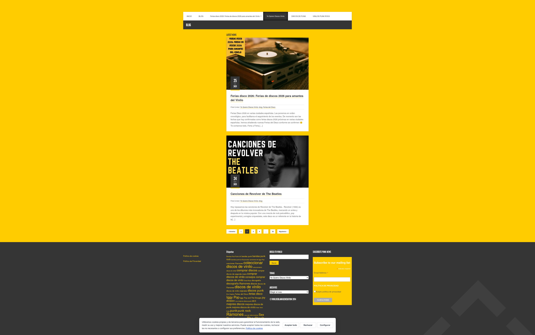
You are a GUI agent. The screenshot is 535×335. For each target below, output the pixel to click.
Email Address (321, 273)
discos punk (256, 290)
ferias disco (255, 294)
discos (254, 283)
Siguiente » (283, 231)
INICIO (189, 16)
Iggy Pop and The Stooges (251, 297)
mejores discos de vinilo (244, 307)
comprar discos (247, 270)
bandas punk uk (236, 260)
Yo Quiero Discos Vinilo (275, 16)
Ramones (235, 314)
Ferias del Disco (269, 107)
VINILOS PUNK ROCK (321, 16)
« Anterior (231, 231)
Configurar (325, 325)
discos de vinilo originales (236, 290)
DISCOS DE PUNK (298, 16)
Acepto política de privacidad (328, 292)
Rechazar (308, 325)
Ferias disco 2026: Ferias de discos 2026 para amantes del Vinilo (235, 16)
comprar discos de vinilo (241, 275)
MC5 (254, 301)
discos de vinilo (248, 286)
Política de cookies (191, 256)
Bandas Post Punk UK (233, 256)
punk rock (244, 310)
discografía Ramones (238, 283)
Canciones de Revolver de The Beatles (256, 194)
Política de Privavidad (192, 261)
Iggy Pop (232, 297)
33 (273, 231)
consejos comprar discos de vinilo (245, 278)
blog (260, 107)
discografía (256, 280)
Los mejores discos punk (243, 301)
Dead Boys (247, 280)
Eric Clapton (230, 294)
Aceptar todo (291, 325)
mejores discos (235, 304)
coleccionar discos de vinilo (244, 264)
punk (233, 310)
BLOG (201, 16)
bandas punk (247, 256)
